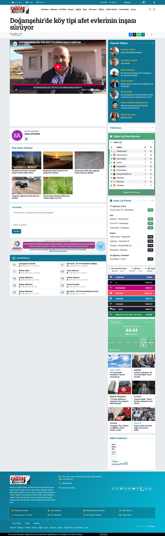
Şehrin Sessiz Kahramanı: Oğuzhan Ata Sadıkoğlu (137, 85)
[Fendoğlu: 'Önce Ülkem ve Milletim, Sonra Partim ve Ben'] (119, 414)
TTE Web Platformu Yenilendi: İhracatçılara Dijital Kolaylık (119, 401)
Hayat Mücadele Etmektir (131, 52)
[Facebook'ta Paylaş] (130, 34)
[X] (117, 488)
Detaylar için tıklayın (131, 192)
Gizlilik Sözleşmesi (91, 534)
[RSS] (150, 488)
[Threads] (138, 488)
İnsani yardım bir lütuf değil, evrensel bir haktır (143, 428)
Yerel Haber (124, 9)
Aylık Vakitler (116, 350)
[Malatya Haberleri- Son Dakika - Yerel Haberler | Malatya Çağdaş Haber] (19, 9)
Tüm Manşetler (56, 515)
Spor (85, 9)
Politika (62, 9)
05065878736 (67, 483)
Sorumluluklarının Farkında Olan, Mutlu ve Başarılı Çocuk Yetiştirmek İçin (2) (137, 96)
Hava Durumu (56, 510)
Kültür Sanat (111, 9)
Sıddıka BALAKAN (128, 115)
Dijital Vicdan (126, 117)
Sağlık (78, 9)
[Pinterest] (121, 488)
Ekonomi (93, 9)
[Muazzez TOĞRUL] (114, 51)
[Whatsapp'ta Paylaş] (139, 34)
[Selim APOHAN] (17, 135)
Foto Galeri (18, 2)
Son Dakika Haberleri (94, 515)
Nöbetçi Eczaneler (21, 510)
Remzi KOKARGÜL (128, 70)
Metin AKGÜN (126, 92)
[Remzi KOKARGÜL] (114, 72)
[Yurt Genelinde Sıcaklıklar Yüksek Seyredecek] (119, 361)
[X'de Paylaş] (134, 34)
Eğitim (101, 9)
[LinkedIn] (129, 488)
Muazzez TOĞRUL (128, 50)
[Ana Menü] (154, 9)
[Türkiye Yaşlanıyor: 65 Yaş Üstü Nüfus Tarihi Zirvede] (143, 361)
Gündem (44, 9)
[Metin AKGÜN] (114, 94)
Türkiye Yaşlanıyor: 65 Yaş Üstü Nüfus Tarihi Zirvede (143, 374)
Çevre (133, 9)
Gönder (16, 231)
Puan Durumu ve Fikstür (23, 515)
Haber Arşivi (126, 515)
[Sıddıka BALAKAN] (114, 116)
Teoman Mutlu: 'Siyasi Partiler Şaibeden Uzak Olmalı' (143, 401)
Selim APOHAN (32, 134)
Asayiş (71, 9)
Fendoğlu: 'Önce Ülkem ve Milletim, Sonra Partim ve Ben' (119, 428)
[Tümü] (152, 43)
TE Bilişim (151, 526)
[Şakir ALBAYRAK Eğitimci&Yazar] (114, 105)
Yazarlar (42, 2)
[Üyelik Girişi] (153, 2)
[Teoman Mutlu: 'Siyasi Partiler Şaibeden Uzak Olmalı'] (143, 387)
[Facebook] (113, 488)
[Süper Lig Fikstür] (152, 200)
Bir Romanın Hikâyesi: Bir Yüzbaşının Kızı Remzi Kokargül (136, 74)
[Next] (142, 488)
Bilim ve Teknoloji (118, 397)
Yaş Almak (125, 63)
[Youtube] (133, 488)
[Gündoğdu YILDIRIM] (114, 62)
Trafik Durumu (127, 510)
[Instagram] (125, 488)
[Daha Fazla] (143, 34)
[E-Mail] (26, 139)
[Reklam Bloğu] (58, 246)
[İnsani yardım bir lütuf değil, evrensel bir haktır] (143, 414)
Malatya (53, 9)
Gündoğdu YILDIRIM (129, 61)
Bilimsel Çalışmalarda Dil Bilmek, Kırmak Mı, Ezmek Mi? (134, 106)
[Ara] (150, 9)
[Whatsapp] (146, 488)
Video (30, 2)
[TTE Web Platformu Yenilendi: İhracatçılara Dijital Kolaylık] (119, 387)
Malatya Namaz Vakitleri (96, 510)
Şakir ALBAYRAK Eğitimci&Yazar (134, 103)
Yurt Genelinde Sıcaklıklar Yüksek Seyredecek (117, 374)
